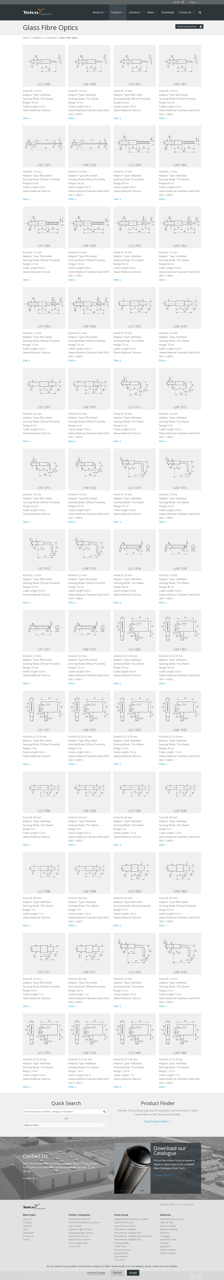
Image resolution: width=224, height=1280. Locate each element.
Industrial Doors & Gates (172, 1219)
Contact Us (185, 12)
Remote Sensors (122, 1249)
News (150, 12)
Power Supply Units (78, 1243)
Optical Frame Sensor (125, 1225)
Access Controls (168, 1225)
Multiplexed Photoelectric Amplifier (131, 1219)
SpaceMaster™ (121, 1256)
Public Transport (168, 1249)
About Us (98, 12)
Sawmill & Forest (168, 1239)
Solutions (134, 12)
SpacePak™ (120, 1260)
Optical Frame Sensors (80, 1239)
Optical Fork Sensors (79, 1236)
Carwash (164, 1243)
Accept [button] (133, 1272)
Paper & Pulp (166, 1222)
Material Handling (168, 1229)
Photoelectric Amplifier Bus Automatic (133, 1236)
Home (26, 37)
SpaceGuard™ (121, 1253)
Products (116, 12)
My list (178, 2)
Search (200, 12)
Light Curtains (75, 1225)
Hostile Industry (167, 1253)
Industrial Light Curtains (80, 1229)
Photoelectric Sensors (79, 1219)
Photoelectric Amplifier (125, 1229)
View (25, 118)
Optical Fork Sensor (124, 1222)
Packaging (165, 1236)
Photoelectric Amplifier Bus (127, 1232)
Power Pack (120, 1246)
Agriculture (165, 1246)
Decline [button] (117, 1272)
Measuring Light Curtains (81, 1232)
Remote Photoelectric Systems (84, 1222)
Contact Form (161, 1175)
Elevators (164, 1232)
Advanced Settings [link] (96, 1272)
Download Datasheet (187, 26)
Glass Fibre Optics (69, 37)
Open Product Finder (156, 1121)
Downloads (167, 12)
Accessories (51, 37)
